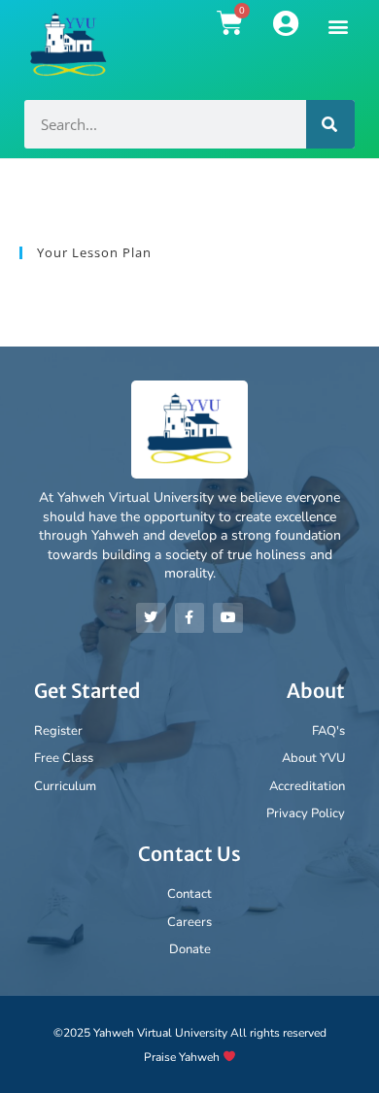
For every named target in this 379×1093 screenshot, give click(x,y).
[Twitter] (151, 618)
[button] (339, 26)
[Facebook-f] (190, 618)
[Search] (330, 124)
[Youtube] (228, 618)
